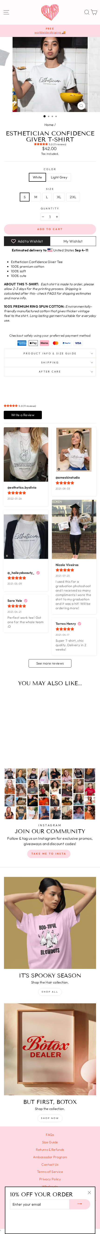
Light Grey (59, 177)
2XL (73, 197)
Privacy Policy (50, 1179)
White (37, 177)
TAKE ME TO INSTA (49, 853)
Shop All (50, 991)
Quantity (50, 208)
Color (50, 169)
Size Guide (50, 1142)
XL (59, 197)
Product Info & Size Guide (50, 353)
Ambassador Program (50, 1157)
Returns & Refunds (50, 1150)
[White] (18, 752)
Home (48, 125)
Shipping (50, 362)
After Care (50, 371)
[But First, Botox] (50, 1049)
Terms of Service (50, 1172)
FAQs (50, 1135)
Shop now (50, 1118)
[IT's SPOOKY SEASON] (50, 923)
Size (50, 189)
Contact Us (50, 1164)
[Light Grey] (24, 752)
